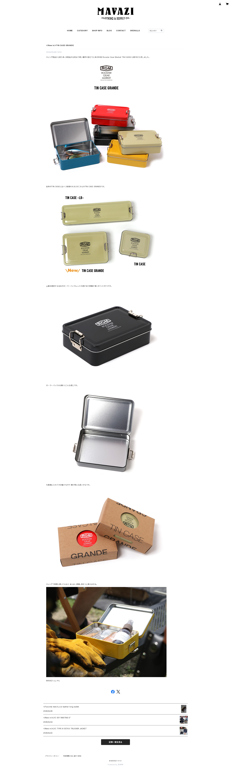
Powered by (113, 765)
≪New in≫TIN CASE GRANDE (60, 45)
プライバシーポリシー (52, 756)
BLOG (109, 31)
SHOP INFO (97, 31)
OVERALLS (135, 31)
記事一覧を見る (115, 742)
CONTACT (121, 31)
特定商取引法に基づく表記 (72, 756)
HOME (70, 31)
